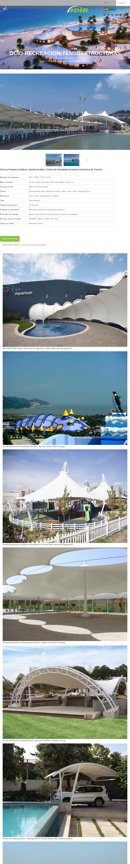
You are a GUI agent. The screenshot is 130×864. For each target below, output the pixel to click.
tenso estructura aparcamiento (34, 245)
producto (52, 61)
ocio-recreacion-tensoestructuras (74, 61)
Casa (42, 61)
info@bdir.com (122, 9)
